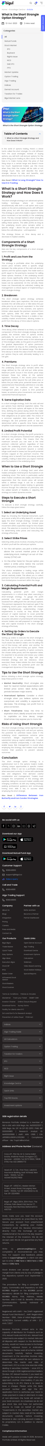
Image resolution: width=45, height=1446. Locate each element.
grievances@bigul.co (26, 1248)
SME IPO (10, 64)
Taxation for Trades (13, 93)
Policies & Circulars (28, 994)
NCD (9, 60)
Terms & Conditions (10, 994)
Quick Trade (7, 950)
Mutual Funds (10, 41)
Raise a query (12, 879)
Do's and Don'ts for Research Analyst (17, 1013)
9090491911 (10, 889)
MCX (29, 1260)
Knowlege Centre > (18, 9)
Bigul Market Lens (12, 98)
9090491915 (11, 900)
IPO (8, 49)
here (22, 1260)
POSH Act (29, 1017)
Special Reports (30, 973)
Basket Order (7, 973)
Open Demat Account (33, 943)
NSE (18, 1260)
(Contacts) (37, 1146)
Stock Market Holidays (32, 970)
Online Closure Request (27, 1002)
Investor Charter (8, 1002)
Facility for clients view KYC (13, 1009)
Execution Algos (8, 962)
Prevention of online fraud (12, 1017)
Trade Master (7, 946)
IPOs (4, 970)
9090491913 (11, 870)
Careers (5, 925)
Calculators (28, 958)
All (5, 36)
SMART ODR (34, 998)
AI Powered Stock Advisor (9, 978)
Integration (6, 918)
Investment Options (32, 954)
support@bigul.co (14, 874)
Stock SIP (5, 966)
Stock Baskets (7, 983)
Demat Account (11, 89)
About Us (5, 910)
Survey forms (23, 1005)
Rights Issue (12, 56)
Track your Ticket (20, 998)
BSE (41, 1260)
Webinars (27, 962)
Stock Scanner (8, 987)
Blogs (4, 914)
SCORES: (6, 1290)
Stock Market (10, 45)
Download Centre (31, 950)
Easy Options (7, 954)
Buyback (11, 53)
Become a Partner (31, 914)
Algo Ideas (6, 958)
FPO (9, 67)
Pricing (5, 921)
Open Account (43, 23)
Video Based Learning (32, 966)
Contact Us (6, 933)
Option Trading (11, 76)
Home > (5, 9)
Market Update (11, 72)
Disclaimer (6, 998)
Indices (7, 85)
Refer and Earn (30, 910)
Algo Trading (10, 80)
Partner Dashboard (31, 918)
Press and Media (8, 929)
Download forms (9, 1005)
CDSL (11, 1263)
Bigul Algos (6, 943)
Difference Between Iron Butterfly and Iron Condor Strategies (22, 797)
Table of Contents (16, 134)
